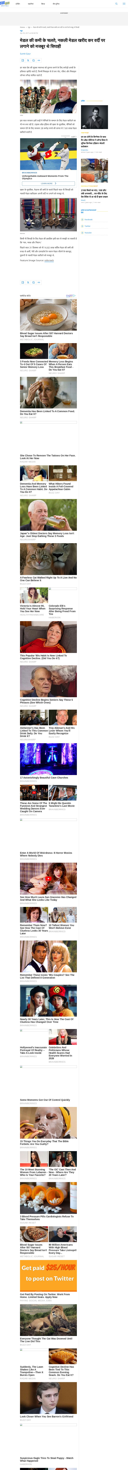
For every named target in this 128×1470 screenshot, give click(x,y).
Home (22, 27)
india (21, 115)
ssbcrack (49, 260)
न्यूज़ (29, 27)
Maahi (83, 200)
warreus (22, 233)
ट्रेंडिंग (18, 4)
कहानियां (31, 4)
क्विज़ (43, 4)
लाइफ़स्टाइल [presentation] (85, 133)
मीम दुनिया (56, 4)
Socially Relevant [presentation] (89, 186)
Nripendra (84, 150)
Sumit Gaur (25, 53)
